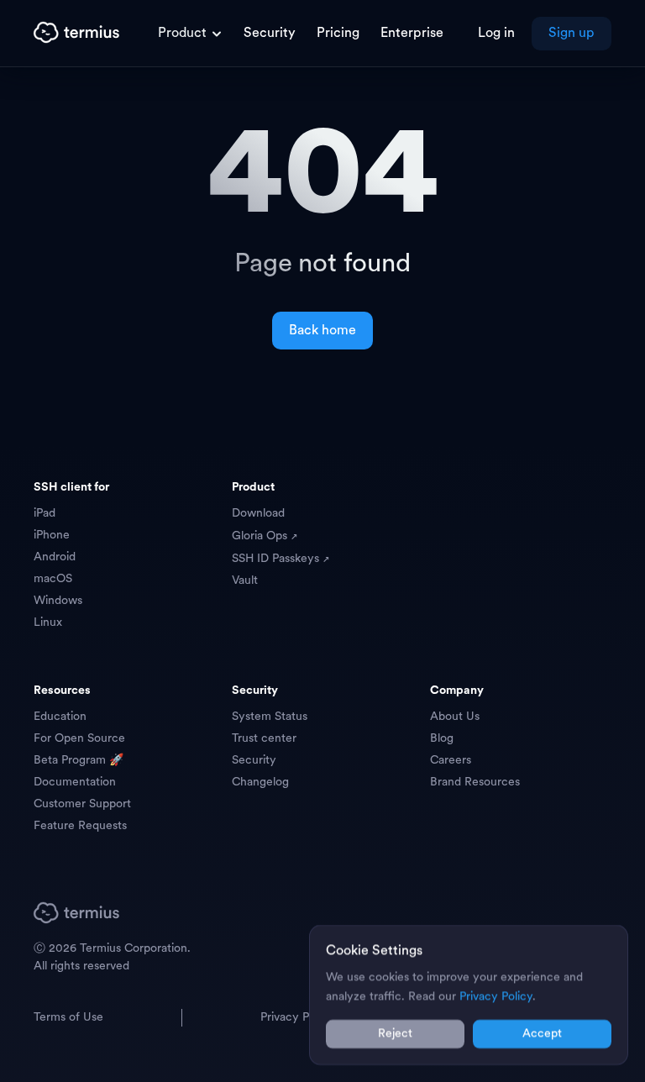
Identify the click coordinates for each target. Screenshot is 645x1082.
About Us (455, 717)
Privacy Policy (297, 1017)
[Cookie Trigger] (601, 1072)
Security (254, 760)
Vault (245, 581)
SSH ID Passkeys (277, 559)
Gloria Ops (261, 536)
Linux (48, 623)
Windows (58, 601)
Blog (442, 739)
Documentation (75, 782)
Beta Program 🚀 (78, 760)
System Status (269, 717)
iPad (44, 513)
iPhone (52, 535)
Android (55, 557)
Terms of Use (68, 1017)
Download (258, 513)
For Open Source (79, 739)
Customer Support (82, 804)
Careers (450, 760)
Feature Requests (80, 826)
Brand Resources (475, 782)
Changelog (260, 782)
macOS (53, 579)
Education (60, 717)
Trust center (264, 739)
